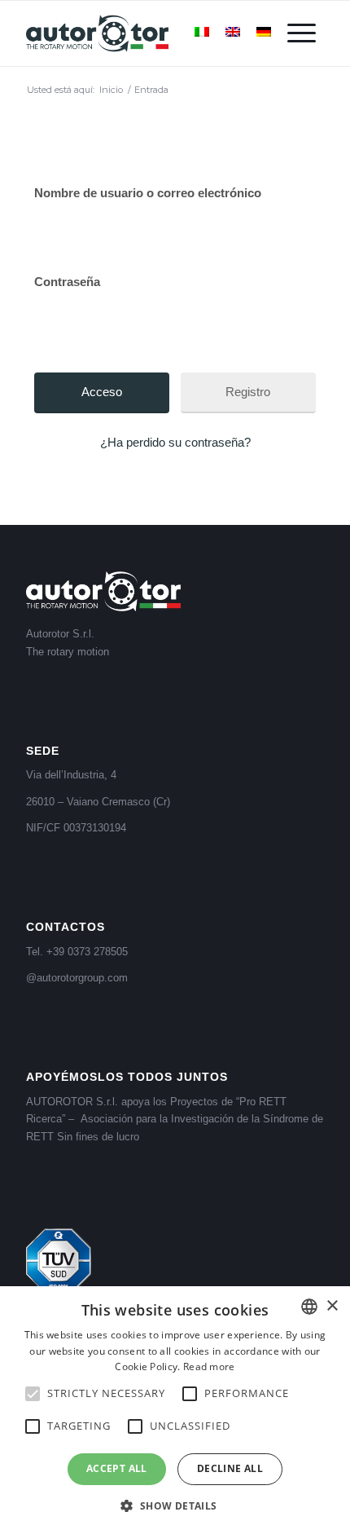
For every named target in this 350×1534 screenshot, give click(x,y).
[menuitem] (301, 33)
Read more (209, 1366)
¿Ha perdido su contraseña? (175, 442)
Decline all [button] (230, 1468)
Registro (247, 392)
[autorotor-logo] (145, 33)
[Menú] (301, 33)
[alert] (175, 1410)
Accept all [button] (116, 1468)
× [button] (332, 1306)
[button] (175, 1505)
